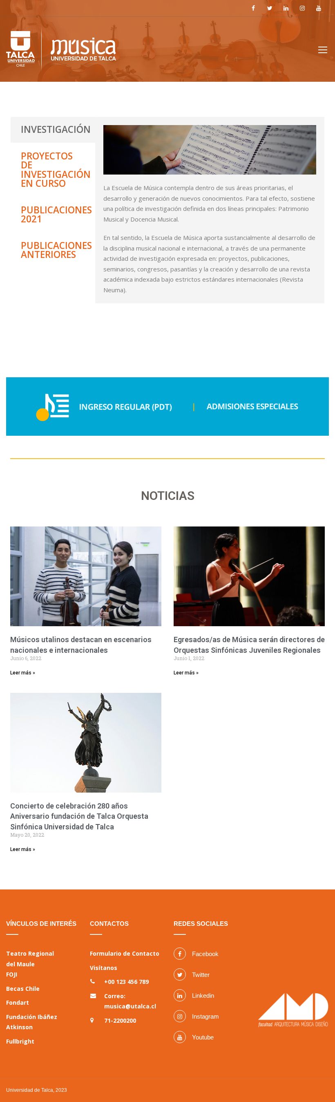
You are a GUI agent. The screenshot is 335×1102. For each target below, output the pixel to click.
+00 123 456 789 (126, 982)
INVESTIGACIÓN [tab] (56, 129)
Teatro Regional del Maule (30, 959)
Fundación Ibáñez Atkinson (31, 1022)
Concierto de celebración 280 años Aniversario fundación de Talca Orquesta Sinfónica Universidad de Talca (79, 816)
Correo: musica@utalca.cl (130, 1001)
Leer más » (22, 673)
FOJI (11, 974)
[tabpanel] (209, 210)
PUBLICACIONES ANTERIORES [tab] (56, 250)
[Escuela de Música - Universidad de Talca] (61, 52)
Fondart (17, 1002)
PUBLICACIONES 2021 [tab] (56, 215)
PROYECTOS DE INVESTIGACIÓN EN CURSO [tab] (56, 170)
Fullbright (20, 1041)
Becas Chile (23, 988)
